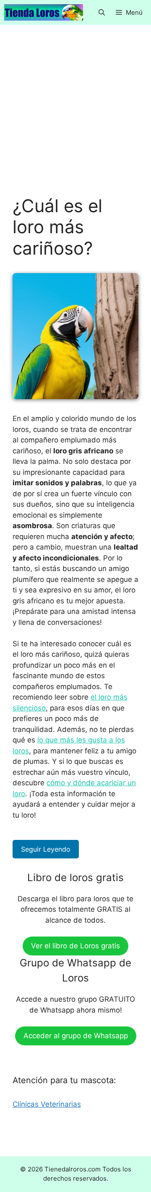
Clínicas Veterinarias (47, 1104)
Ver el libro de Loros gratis (75, 946)
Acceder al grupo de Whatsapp (75, 1035)
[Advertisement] (75, 116)
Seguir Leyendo (45, 849)
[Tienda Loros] (43, 12)
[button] (101, 12)
